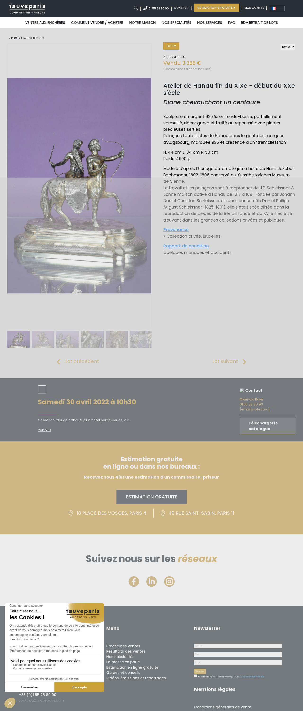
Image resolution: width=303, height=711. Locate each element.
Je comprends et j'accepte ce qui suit (218, 676)
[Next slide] (144, 186)
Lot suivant (225, 361)
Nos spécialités (120, 656)
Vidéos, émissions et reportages (136, 678)
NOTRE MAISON (142, 22)
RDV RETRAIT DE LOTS (259, 22)
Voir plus (44, 430)
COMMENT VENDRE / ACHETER (97, 22)
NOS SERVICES (209, 22)
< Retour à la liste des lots (26, 38)
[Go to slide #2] (43, 339)
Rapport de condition (186, 246)
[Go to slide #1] (18, 339)
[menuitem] (277, 8)
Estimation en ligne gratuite (132, 667)
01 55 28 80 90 (159, 8)
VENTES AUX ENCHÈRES (45, 22)
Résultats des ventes (125, 651)
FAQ (231, 22)
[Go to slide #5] (117, 339)
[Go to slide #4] (92, 339)
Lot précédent (82, 361)
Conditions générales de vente (222, 707)
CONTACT (181, 8)
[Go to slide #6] (141, 339)
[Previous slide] (14, 186)
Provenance (176, 229)
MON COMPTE (254, 8)
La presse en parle (123, 661)
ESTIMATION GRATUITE (215, 8)
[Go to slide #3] (67, 339)
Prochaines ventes (123, 646)
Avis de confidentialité (251, 676)
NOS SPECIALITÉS (176, 22)
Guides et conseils (123, 672)
